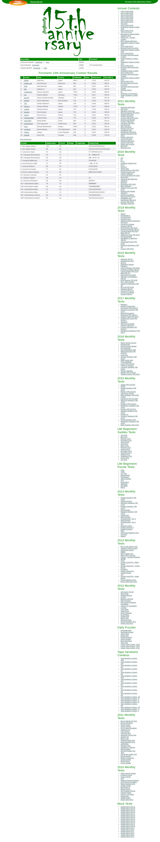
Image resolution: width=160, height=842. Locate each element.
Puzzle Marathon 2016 (128, 350)
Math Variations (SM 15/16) (130, 395)
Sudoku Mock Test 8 (127, 829)
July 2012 (124, 460)
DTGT (123, 561)
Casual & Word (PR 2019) (129, 231)
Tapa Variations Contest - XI (130, 699)
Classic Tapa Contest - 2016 (130, 644)
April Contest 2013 (127, 81)
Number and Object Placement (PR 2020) (128, 195)
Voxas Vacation (126, 639)
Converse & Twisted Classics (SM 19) (127, 225)
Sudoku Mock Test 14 (128, 819)
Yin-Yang (124, 473)
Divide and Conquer (127, 144)
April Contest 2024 (127, 15)
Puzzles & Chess (126, 775)
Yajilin (123, 472)
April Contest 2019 (127, 25)
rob (25, 95)
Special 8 (124, 534)
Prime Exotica (125, 761)
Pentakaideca (125, 216)
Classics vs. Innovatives (129, 606)
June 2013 (124, 444)
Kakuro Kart (125, 636)
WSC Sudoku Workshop (129, 41)
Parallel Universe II (127, 527)
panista (26, 109)
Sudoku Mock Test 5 (127, 835)
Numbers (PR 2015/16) (128, 404)
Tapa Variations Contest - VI (130, 709)
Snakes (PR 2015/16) (128, 385)
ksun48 (26, 135)
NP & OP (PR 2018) (127, 287)
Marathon (124, 304)
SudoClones (125, 611)
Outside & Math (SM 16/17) (130, 317)
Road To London (126, 526)
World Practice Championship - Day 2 (128, 518)
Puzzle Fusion (125, 725)
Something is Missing (128, 747)
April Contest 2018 (127, 31)
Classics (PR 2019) (127, 249)
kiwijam (26, 101)
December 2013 (126, 440)
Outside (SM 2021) (127, 137)
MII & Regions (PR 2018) (129, 280)
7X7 (122, 524)
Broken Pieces (125, 789)
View (47, 62)
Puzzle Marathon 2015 (128, 420)
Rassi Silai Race (126, 641)
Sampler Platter (126, 793)
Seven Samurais (126, 613)
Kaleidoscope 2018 (127, 261)
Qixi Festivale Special (128, 791)
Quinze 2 (124, 167)
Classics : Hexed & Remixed (130, 557)
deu (25, 89)
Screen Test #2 (126, 726)
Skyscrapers (125, 482)
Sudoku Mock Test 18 (128, 812)
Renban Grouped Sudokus (130, 780)
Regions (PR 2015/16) (128, 392)
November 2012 (126, 453)
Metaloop (124, 182)
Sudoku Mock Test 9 (127, 828)
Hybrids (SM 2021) (127, 116)
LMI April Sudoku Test (128, 751)
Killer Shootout (126, 601)
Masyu (123, 487)
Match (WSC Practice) (128, 555)
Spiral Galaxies (126, 479)
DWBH (123, 552)
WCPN (123, 386)
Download (38, 62)
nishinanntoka (29, 118)
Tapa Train (124, 643)
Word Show (124, 594)
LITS (122, 480)
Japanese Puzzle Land (128, 735)
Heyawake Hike (126, 630)
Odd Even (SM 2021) (128, 111)
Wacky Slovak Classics (128, 343)
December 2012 (126, 451)
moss (26, 126)
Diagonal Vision (126, 620)
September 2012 (126, 456)
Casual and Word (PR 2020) (130, 175)
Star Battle (124, 486)
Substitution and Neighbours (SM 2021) (128, 131)
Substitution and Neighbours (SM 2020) (128, 199)
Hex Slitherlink (125, 348)
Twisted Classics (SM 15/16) (130, 374)
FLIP (122, 779)
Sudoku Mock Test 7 (127, 831)
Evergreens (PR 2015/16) (129, 399)
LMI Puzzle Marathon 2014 (130, 533)
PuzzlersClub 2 (126, 217)
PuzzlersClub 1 (126, 219)
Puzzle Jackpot (126, 763)
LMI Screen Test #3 (127, 592)
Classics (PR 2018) (127, 291)
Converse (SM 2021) (128, 123)
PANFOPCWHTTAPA (128, 107)
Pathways (124, 266)
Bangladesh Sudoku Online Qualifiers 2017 (130, 35)
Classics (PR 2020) (127, 202)
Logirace (124, 608)
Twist (122, 753)
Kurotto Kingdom (126, 637)
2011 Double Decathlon (129, 728)
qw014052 (27, 121)
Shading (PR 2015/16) (128, 372)
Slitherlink (124, 484)
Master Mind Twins (127, 800)
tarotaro (26, 112)
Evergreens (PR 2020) (128, 184)
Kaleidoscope (125, 344)
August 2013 (125, 442)
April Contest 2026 (127, 11)
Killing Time (125, 618)
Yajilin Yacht (125, 634)
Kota (25, 86)
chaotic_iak (28, 83)
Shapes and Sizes (127, 623)
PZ (121, 160)
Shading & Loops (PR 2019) (130, 235)
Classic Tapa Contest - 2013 (130, 646)
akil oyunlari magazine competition (128, 603)
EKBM (26, 80)
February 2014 (126, 439)
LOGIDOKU (124, 744)
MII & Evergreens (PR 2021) (130, 113)
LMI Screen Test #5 (127, 393)
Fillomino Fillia (125, 746)
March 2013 (125, 446)
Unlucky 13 (124, 414)
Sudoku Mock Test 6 (127, 833)
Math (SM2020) (126, 186)
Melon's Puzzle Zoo (127, 758)
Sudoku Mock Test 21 (128, 807)
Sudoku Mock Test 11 (128, 824)
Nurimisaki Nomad (127, 632)
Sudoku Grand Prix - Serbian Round (127, 572)
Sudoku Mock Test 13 (128, 821)
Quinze (123, 214)
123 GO (123, 597)
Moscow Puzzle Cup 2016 (129, 48)
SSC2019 (124, 24)
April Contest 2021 (127, 20)
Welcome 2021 (126, 148)
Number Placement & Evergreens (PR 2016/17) (129, 307)
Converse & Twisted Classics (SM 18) (127, 293)
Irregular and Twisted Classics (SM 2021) (128, 120)
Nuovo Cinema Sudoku (128, 346)
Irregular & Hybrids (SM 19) (130, 230)
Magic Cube (125, 739)
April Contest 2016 (127, 53)
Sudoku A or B (125, 730)
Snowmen (124, 322)
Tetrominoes (125, 477)
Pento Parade (125, 510)
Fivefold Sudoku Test (128, 740)
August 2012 (125, 458)
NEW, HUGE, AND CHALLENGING (127, 361)
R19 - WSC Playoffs (127, 282)
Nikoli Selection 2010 (128, 784)
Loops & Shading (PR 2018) (130, 268)
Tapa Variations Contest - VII (130, 707)
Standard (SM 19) (127, 259)
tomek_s (27, 106)
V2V (122, 575)
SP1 (25, 103)
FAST (122, 531)
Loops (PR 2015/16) (127, 364)
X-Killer (123, 397)
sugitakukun (28, 92)
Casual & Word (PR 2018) (129, 271)
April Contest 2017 (127, 46)
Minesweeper (125, 475)
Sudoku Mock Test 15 (128, 817)
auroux (26, 115)
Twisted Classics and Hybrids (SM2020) (128, 173)
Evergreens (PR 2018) (128, 275)
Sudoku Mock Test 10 (128, 826)
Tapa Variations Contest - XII (130, 697)
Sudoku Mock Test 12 (128, 822)
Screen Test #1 (126, 777)
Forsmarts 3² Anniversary (129, 94)
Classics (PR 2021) (127, 142)
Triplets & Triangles (127, 365)
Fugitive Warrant (126, 595)
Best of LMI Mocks (127, 723)
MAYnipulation (125, 749)
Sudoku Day (125, 515)
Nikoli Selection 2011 (128, 742)
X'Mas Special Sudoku (128, 773)
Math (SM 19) (125, 233)
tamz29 (26, 98)
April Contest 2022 (127, 18)
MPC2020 (124, 146)
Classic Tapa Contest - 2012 (130, 648)
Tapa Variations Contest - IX (130, 702)
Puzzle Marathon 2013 (128, 580)
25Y (122, 158)
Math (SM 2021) (126, 127)
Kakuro (123, 536)
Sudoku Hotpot (126, 786)
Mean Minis (124, 177)
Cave (122, 470)
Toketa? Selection (127, 371)
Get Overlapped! (126, 237)
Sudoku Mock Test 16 (128, 815)
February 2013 (126, 447)
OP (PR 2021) (125, 125)
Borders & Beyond (127, 599)
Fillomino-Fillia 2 (126, 90)
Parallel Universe (126, 529)
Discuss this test (36, 2)
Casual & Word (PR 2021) (129, 118)
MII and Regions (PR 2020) (130, 170)
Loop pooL (124, 355)
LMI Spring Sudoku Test (129, 754)
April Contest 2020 (127, 22)
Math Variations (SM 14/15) (130, 425)
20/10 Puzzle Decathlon (129, 782)
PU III (122, 165)
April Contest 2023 (127, 17)
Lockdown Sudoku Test (128, 163)
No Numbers (125, 615)
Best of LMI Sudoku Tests (129, 547)
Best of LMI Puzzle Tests (129, 582)
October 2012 (125, 454)
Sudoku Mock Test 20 (128, 808)
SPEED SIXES (125, 798)
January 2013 (125, 449)
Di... (122, 92)
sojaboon (27, 129)
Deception (124, 569)
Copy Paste (124, 609)
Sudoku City (125, 737)
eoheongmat (28, 124)
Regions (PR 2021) (127, 128)
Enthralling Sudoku (127, 264)
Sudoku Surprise (126, 501)
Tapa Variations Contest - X (130, 700)
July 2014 (124, 435)
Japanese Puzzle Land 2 (129, 548)
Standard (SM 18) (127, 289)
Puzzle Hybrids (126, 756)
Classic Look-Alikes (127, 794)
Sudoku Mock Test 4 (127, 836)
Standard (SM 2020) (127, 203)
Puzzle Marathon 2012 (128, 622)
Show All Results (25, 139)
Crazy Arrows (125, 732)
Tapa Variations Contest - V (130, 711)
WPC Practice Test (127, 554)
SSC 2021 (124, 109)
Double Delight (126, 760)
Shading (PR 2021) (127, 114)
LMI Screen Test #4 (127, 550)
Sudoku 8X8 (125, 616)
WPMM (123, 559)
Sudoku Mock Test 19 (128, 810)
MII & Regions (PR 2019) (129, 228)
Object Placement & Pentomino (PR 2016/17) (129, 314)
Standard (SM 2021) (127, 141)
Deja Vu (123, 263)
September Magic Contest (129, 71)
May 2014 (124, 437)
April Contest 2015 (127, 66)
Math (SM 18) (125, 273)
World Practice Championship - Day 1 (128, 521)
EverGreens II (125, 787)
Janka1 (26, 132)
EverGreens (125, 796)
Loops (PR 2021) (126, 139)
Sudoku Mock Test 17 (128, 814)
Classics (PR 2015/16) (128, 409)
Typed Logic (125, 168)
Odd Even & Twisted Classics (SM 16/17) (127, 324)
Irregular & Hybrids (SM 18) (130, 270)
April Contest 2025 (127, 13)
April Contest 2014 (127, 73)
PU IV (122, 161)
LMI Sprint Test (126, 733)
